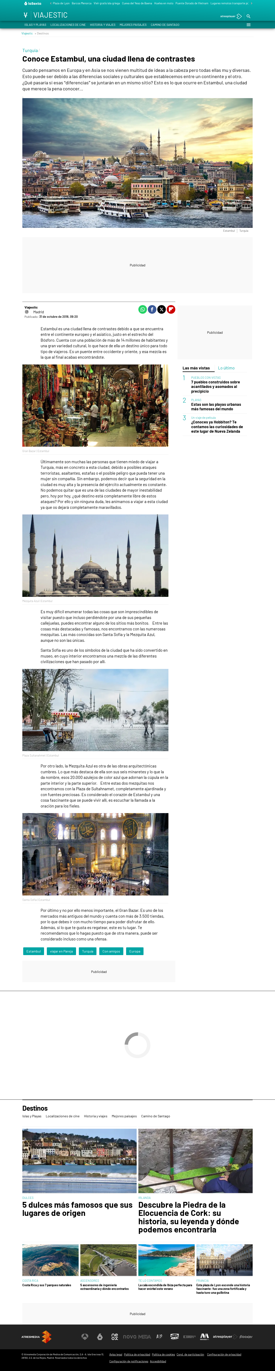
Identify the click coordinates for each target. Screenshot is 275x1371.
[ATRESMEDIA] (36, 1337)
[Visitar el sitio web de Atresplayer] (225, 1337)
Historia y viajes (102, 24)
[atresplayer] (229, 17)
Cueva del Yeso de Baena (137, 3)
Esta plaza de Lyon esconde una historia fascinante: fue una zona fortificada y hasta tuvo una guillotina (223, 1288)
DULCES (28, 1198)
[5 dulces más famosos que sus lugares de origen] (79, 1161)
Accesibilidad (158, 1361)
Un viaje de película (203, 417)
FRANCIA (202, 1280)
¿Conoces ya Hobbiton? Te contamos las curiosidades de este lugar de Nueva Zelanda (217, 426)
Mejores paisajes (133, 24)
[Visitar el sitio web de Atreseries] (159, 1337)
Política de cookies (163, 1354)
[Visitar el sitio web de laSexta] (99, 1337)
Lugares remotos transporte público (233, 3)
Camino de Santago (165, 24)
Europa (134, 951)
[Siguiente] (250, 3)
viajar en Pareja (61, 951)
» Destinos (42, 33)
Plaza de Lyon (61, 3)
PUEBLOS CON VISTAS (206, 377)
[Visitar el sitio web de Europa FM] (189, 1337)
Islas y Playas (35, 24)
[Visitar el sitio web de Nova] (129, 1337)
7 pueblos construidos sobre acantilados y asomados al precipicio (215, 386)
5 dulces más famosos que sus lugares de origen (77, 1208)
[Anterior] (49, 3)
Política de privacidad (137, 1354)
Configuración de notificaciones (128, 1361)
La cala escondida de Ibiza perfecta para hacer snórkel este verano (165, 1287)
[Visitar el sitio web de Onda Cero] (174, 1337)
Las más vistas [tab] (196, 367)
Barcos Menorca (82, 3)
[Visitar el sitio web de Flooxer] (246, 1337)
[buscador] (248, 16)
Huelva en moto (163, 3)
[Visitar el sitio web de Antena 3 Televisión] (84, 1337)
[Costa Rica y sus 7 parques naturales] (50, 1260)
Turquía (87, 951)
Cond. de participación (190, 1354)
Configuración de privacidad (224, 1354)
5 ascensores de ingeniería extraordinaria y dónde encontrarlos (104, 1287)
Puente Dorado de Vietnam (192, 3)
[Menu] (248, 25)
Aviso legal (115, 1354)
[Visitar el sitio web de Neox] (114, 1337)
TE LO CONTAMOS (150, 1280)
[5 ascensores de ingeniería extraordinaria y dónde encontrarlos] (108, 1260)
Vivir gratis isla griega (107, 3)
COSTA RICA (30, 1280)
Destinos (34, 1108)
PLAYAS (196, 400)
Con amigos (111, 951)
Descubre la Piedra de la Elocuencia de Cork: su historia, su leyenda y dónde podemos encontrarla (188, 1217)
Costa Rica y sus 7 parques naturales (46, 1285)
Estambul (33, 951)
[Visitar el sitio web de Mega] (144, 1337)
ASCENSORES (89, 1280)
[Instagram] (26, 312)
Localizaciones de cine (68, 24)
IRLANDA (144, 1198)
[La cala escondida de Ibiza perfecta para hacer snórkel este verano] (166, 1260)
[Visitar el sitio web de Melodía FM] (204, 1337)
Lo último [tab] (226, 367)
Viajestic (27, 33)
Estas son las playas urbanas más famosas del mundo (216, 406)
